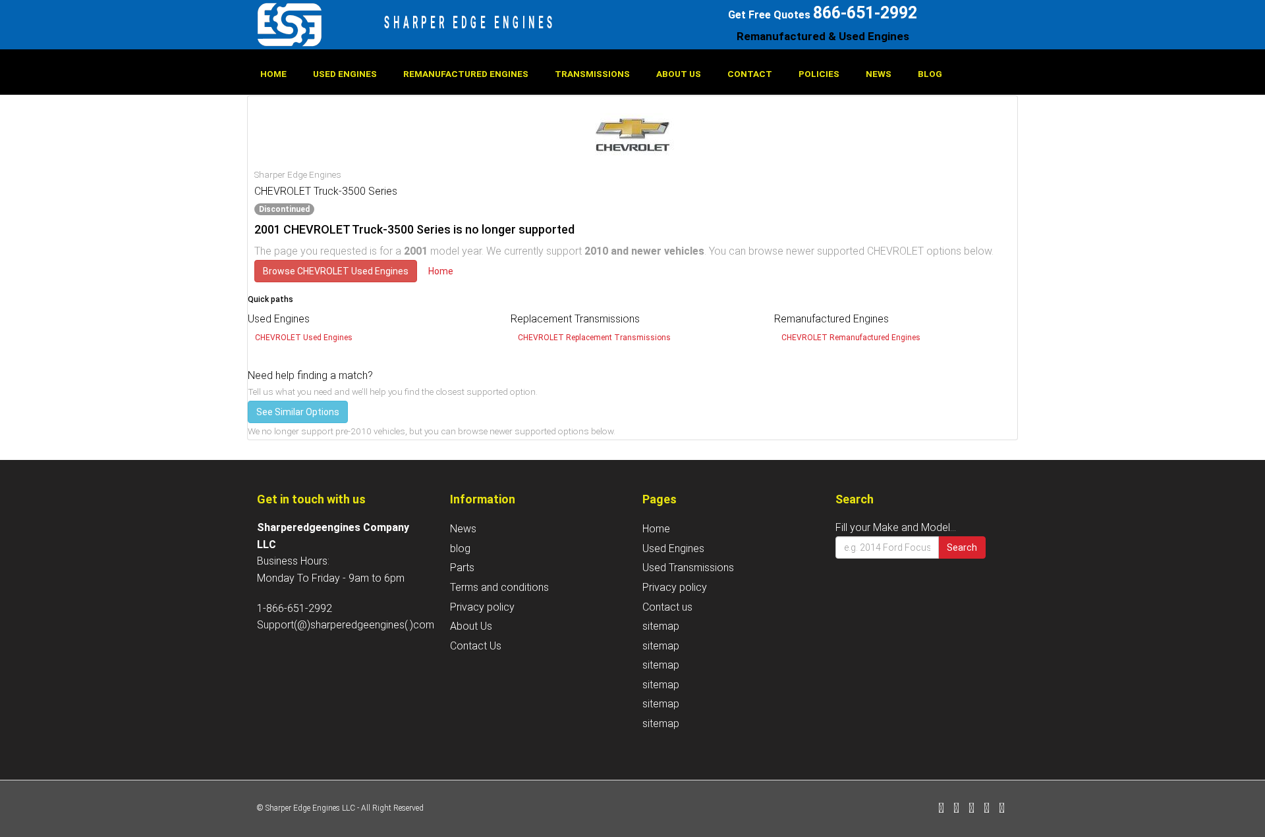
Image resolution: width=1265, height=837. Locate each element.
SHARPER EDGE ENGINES (470, 22)
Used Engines (345, 73)
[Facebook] (941, 809)
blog (930, 73)
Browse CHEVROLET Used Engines (335, 271)
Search (962, 547)
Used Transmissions (688, 567)
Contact (749, 73)
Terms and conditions (499, 587)
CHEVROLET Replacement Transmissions (594, 337)
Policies (819, 73)
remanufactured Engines (465, 73)
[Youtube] (1002, 809)
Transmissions (592, 73)
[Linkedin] (971, 809)
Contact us (667, 607)
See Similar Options (297, 412)
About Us (678, 73)
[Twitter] (956, 809)
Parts (462, 567)
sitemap (660, 626)
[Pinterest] (987, 809)
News (878, 73)
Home (273, 73)
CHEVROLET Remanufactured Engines (850, 337)
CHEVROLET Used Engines (303, 337)
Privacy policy (482, 607)
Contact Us (475, 646)
